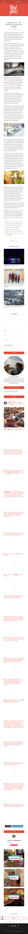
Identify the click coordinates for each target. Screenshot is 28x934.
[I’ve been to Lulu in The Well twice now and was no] (14, 793)
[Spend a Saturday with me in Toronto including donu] (14, 772)
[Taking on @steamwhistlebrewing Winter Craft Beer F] (14, 814)
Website (5, 339)
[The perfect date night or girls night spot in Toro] (14, 605)
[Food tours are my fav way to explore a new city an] (14, 647)
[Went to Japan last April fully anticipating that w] (14, 730)
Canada (14, 20)
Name (5, 330)
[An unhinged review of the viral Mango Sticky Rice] (14, 480)
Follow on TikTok (14, 845)
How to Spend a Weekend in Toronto (12, 265)
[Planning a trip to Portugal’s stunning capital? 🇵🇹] (14, 501)
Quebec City (21, 50)
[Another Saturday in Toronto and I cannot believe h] (14, 751)
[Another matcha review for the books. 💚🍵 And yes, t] (14, 668)
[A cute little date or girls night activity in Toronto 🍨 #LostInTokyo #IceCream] (14, 858)
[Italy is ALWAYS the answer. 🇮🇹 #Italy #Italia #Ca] (14, 563)
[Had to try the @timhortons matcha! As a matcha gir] (14, 459)
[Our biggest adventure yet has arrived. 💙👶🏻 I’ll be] (14, 709)
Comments (14, 240)
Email (5, 335)
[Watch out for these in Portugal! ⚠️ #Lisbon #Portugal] (14, 878)
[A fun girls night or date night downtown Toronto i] (14, 689)
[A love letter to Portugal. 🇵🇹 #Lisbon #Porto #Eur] (14, 584)
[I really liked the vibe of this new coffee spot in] (14, 626)
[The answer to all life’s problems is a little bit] (14, 522)
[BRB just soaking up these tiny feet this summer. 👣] (14, 438)
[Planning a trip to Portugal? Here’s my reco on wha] (14, 417)
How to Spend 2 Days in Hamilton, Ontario (13, 306)
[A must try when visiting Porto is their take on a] (14, 542)
